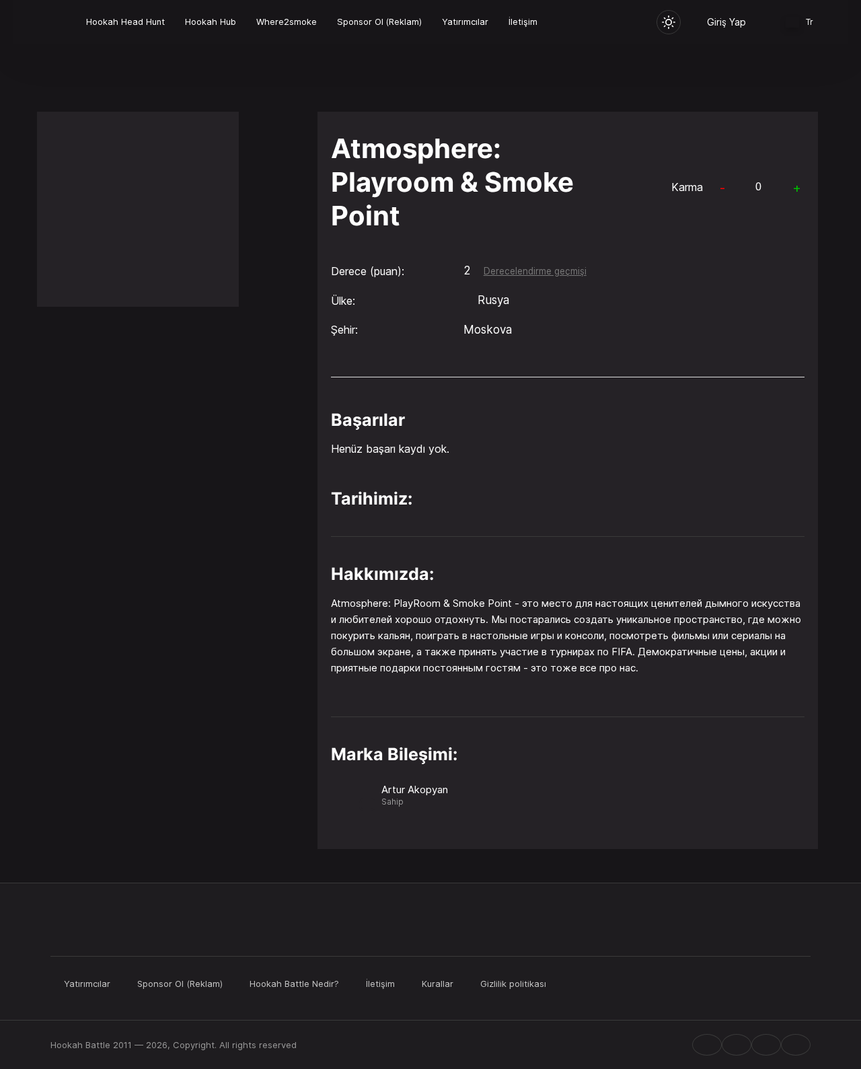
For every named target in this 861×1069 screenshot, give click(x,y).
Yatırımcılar (465, 22)
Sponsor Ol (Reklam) (379, 22)
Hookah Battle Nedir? (294, 983)
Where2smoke (286, 22)
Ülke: (343, 300)
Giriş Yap (726, 22)
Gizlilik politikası (513, 983)
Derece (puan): (367, 271)
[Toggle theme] (669, 22)
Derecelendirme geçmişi (535, 271)
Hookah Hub (210, 22)
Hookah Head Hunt (125, 22)
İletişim (523, 22)
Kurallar (437, 983)
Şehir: (344, 329)
